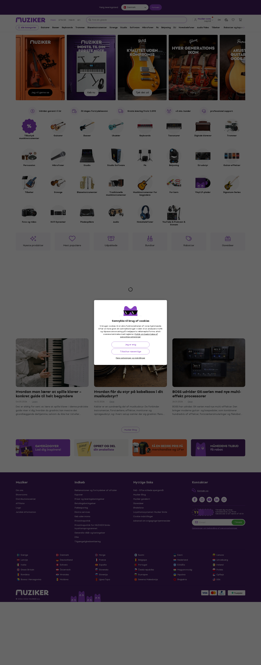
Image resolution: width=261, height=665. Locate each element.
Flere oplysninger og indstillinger (130, 358)
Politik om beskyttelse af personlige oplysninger (139, 335)
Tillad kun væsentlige (130, 351)
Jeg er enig (130, 344)
